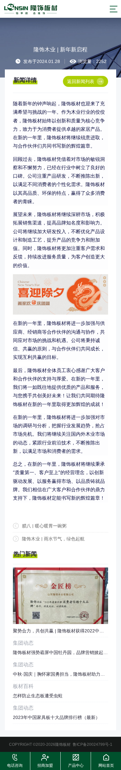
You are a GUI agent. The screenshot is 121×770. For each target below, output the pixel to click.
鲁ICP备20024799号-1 (92, 744)
